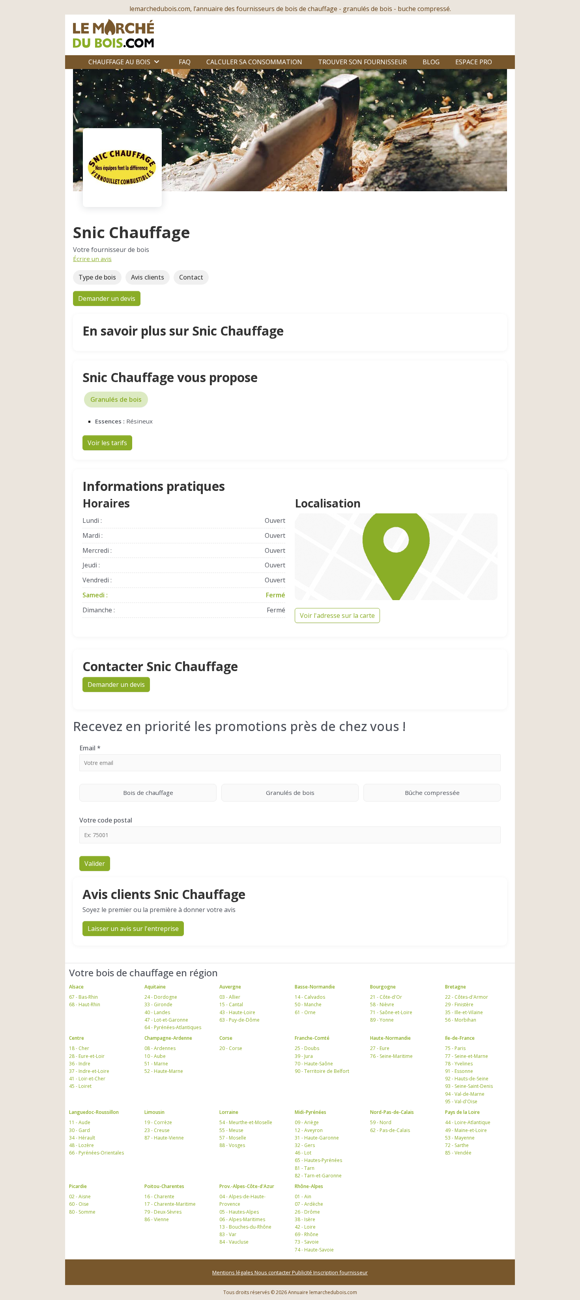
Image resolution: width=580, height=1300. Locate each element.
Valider (94, 863)
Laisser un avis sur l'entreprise (133, 928)
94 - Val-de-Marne (465, 1094)
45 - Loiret (80, 1086)
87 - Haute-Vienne (164, 1137)
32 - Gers (305, 1145)
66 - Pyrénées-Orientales (96, 1152)
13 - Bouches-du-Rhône (245, 1227)
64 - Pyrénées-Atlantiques (172, 1027)
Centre (76, 1038)
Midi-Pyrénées (310, 1112)
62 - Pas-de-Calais (390, 1130)
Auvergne (230, 986)
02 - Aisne (80, 1196)
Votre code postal (105, 820)
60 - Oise (79, 1204)
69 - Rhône (306, 1234)
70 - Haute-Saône (314, 1063)
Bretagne (455, 986)
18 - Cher (79, 1048)
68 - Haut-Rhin (84, 1004)
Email (90, 748)
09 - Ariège (307, 1122)
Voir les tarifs (107, 442)
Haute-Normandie (390, 1038)
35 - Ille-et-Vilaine (464, 1012)
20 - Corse (230, 1048)
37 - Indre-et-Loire (89, 1071)
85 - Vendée (458, 1152)
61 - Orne (305, 1012)
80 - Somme (82, 1212)
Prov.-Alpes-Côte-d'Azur (246, 1186)
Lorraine (228, 1112)
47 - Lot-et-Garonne (166, 1019)
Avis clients (147, 277)
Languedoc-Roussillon (94, 1112)
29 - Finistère (459, 1004)
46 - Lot (303, 1152)
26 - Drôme (307, 1212)
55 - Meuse (231, 1130)
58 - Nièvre (382, 1004)
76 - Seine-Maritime (391, 1056)
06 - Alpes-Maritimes (242, 1219)
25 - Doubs (307, 1048)
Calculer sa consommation (254, 62)
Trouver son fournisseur (362, 62)
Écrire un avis (92, 259)
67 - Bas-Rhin (83, 997)
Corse (225, 1038)
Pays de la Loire (462, 1112)
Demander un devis (106, 298)
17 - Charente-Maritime (170, 1204)
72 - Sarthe (457, 1145)
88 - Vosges (232, 1145)
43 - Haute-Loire (237, 1012)
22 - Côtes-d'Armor (466, 997)
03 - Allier (229, 997)
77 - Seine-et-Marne (466, 1056)
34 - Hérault (82, 1137)
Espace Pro (473, 62)
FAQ (185, 62)
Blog (431, 62)
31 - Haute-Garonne (317, 1137)
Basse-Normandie (315, 986)
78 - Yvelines (459, 1063)
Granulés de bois (116, 399)
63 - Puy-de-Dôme (239, 1019)
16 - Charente (159, 1196)
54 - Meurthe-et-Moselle (245, 1122)
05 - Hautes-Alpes (239, 1212)
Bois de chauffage (148, 792)
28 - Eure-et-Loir (87, 1056)
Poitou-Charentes (164, 1186)
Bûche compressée (432, 792)
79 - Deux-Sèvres (162, 1212)
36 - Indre (79, 1063)
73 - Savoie (307, 1241)
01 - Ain (303, 1196)
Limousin (154, 1112)
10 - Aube (155, 1056)
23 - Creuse (157, 1130)
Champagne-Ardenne (168, 1038)
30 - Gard (79, 1130)
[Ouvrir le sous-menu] (156, 61)
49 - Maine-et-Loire (466, 1130)
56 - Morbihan (460, 1019)
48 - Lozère (81, 1145)
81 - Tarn (304, 1168)
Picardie (78, 1186)
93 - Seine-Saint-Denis (469, 1086)
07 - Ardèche (309, 1204)
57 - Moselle (232, 1137)
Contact (191, 277)
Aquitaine (155, 986)
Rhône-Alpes (309, 1186)
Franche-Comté (312, 1038)
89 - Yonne (382, 1019)
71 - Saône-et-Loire (391, 1012)
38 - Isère (305, 1219)
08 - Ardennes (160, 1048)
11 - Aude (79, 1122)
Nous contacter (273, 1272)
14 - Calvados (310, 997)
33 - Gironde (158, 1004)
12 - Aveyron (309, 1130)
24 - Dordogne (160, 997)
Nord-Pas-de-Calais (392, 1112)
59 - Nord (380, 1122)
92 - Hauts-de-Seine (466, 1078)
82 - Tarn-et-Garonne (318, 1175)
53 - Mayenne (460, 1137)
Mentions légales (233, 1272)
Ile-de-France (460, 1038)
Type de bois (97, 277)
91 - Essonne (459, 1071)
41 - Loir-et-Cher (87, 1078)
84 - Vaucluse (234, 1241)
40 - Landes (157, 1012)
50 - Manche (308, 1004)
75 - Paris (455, 1048)
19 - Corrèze (158, 1122)
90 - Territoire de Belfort (322, 1071)
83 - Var (227, 1234)
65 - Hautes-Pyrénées (318, 1160)
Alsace (76, 986)
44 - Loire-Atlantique (467, 1122)
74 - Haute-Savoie (314, 1249)
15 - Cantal (231, 1004)
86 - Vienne (156, 1219)
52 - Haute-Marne (163, 1071)
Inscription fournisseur (340, 1272)
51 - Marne (156, 1063)
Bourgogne (383, 986)
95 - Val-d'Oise (461, 1101)
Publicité (302, 1272)
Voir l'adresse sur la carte (337, 615)
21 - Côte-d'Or (386, 997)
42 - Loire (305, 1227)
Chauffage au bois (119, 62)
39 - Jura (304, 1056)
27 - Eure (379, 1048)
